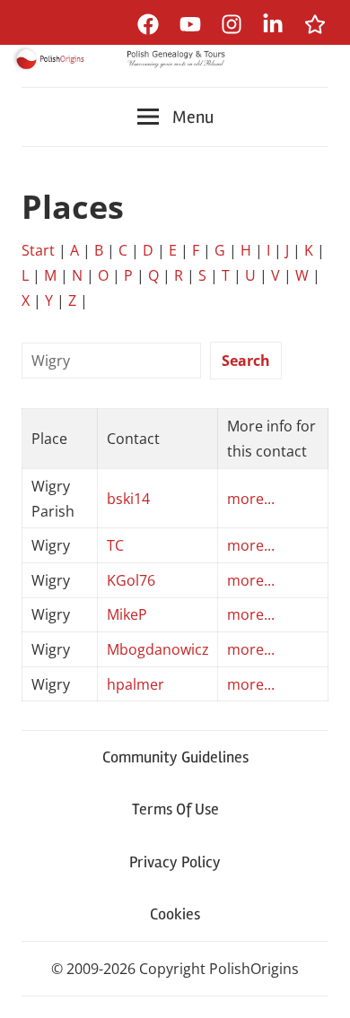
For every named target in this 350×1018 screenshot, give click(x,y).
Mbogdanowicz (158, 649)
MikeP (127, 614)
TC (115, 545)
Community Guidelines (175, 757)
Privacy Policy (175, 862)
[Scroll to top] (319, 987)
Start (38, 250)
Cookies (175, 914)
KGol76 (131, 580)
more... (251, 499)
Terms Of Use (175, 809)
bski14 (128, 499)
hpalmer (135, 684)
